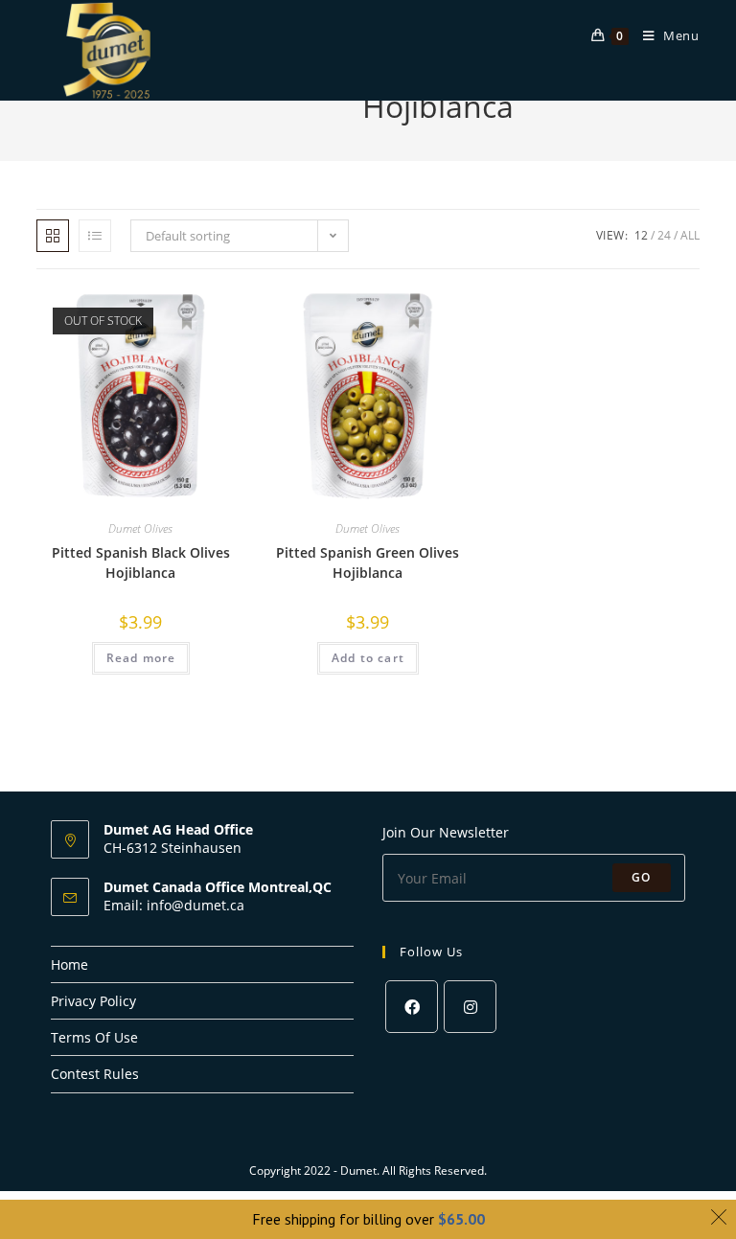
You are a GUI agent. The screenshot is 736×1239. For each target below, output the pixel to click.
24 (664, 235)
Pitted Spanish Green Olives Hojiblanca (367, 562)
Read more (141, 658)
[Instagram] (470, 1006)
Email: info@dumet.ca (174, 905)
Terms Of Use (94, 1037)
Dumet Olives (140, 528)
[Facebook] (411, 1006)
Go (641, 877)
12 (641, 235)
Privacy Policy (93, 1001)
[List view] (95, 235)
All (690, 235)
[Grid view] (52, 235)
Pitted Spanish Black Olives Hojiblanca (141, 562)
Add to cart (368, 658)
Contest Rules (95, 1074)
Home (69, 964)
